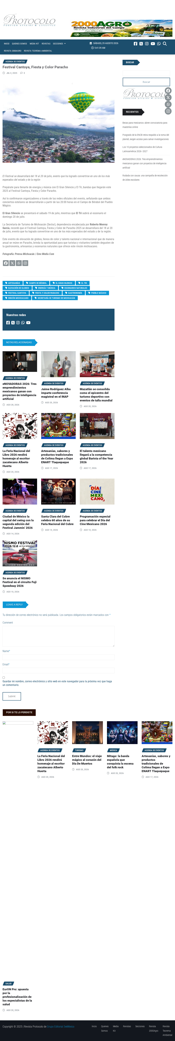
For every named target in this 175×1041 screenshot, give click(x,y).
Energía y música (46, 288)
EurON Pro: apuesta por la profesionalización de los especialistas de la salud (17, 997)
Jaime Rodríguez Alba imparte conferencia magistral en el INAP (56, 393)
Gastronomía (75, 293)
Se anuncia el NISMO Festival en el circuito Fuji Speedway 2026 (20, 582)
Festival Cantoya (17, 293)
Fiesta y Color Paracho (47, 293)
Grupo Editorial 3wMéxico (60, 1026)
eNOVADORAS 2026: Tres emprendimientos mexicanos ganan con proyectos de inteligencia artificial (20, 391)
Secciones (58, 43)
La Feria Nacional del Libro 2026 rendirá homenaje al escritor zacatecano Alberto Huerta (16, 458)
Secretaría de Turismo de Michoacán (56, 298)
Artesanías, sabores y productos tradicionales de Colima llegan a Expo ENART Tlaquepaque (156, 763)
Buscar (130, 62)
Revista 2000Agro (12, 51)
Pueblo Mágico (98, 293)
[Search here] (165, 44)
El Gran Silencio (64, 283)
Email (6, 664)
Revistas (46, 43)
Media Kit (34, 43)
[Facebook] (6, 263)
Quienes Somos (19, 43)
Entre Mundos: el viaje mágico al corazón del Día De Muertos (87, 759)
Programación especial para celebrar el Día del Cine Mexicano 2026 (95, 520)
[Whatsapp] (19, 263)
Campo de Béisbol (38, 283)
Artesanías (14, 283)
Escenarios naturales (75, 288)
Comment (8, 622)
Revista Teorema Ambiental (38, 51)
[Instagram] (25, 263)
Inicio (6, 43)
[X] (12, 263)
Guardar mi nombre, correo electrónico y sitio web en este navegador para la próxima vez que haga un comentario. (57, 683)
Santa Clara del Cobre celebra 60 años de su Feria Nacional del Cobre (57, 520)
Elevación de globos (18, 288)
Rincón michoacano (18, 298)
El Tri (84, 283)
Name (6, 651)
